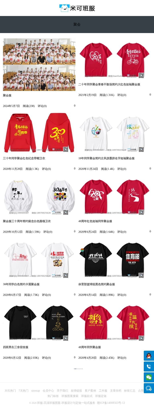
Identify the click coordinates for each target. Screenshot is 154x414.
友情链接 (76, 390)
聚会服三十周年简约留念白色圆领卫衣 (27, 221)
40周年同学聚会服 (89, 347)
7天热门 (23, 390)
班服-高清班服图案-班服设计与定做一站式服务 (66, 402)
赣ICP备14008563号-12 (111, 402)
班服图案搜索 (70, 396)
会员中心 (48, 390)
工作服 (103, 390)
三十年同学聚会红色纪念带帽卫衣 (24, 158)
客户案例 (90, 390)
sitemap (35, 390)
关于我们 (62, 390)
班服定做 (100, 396)
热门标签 (53, 396)
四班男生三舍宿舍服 (15, 347)
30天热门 (10, 390)
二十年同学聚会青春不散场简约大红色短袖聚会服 (109, 84)
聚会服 (7, 95)
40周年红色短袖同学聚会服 (95, 221)
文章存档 (115, 390)
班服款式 (86, 396)
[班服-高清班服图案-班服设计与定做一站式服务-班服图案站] (77, 8)
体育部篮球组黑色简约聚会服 (96, 284)
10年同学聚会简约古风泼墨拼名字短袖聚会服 (106, 158)
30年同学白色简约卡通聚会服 (21, 284)
